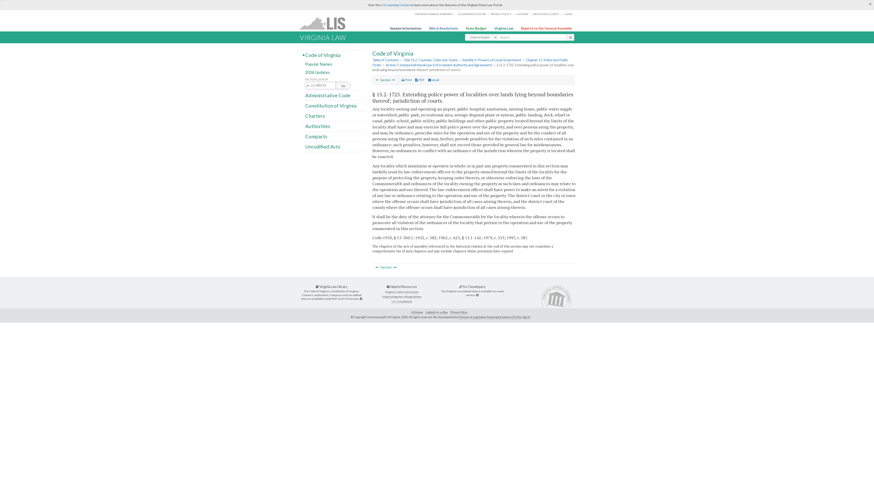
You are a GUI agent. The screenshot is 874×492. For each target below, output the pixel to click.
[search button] (570, 37)
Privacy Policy (501, 14)
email (435, 80)
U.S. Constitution (401, 301)
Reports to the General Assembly (546, 28)
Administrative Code (328, 95)
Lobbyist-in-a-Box (437, 312)
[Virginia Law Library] (361, 298)
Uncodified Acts (322, 147)
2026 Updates (317, 72)
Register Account (546, 14)
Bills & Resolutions (443, 28)
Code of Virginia (322, 55)
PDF (421, 80)
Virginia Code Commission (402, 292)
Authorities (317, 126)
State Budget (476, 28)
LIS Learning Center (395, 5)
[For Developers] (477, 295)
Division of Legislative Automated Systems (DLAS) (490, 317)
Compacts (316, 136)
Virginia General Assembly (434, 14)
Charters (315, 116)
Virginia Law (503, 28)
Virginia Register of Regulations (402, 296)
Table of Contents (385, 60)
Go (343, 86)
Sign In (526, 317)
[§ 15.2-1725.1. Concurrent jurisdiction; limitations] (393, 80)
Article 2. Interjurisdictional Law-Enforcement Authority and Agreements (439, 65)
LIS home (522, 14)
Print (408, 80)
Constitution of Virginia (330, 105)
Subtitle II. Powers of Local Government (491, 60)
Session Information (406, 28)
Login (568, 14)
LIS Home (417, 312)
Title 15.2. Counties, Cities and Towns (430, 60)
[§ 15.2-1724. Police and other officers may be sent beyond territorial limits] (377, 80)
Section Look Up (316, 79)
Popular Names (318, 64)
